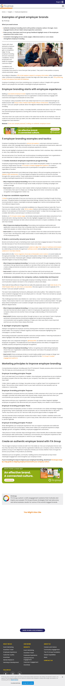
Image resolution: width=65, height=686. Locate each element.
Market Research (8, 660)
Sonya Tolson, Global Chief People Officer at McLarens (31, 103)
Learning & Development (11, 662)
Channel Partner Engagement (29, 659)
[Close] (62, 677)
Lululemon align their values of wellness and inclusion (45, 247)
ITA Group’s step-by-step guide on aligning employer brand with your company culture (32, 461)
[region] (32, 680)
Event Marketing (8, 647)
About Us (47, 644)
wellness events (32, 249)
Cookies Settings (15, 683)
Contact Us (48, 660)
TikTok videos (28, 209)
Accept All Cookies (28, 683)
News (45, 657)
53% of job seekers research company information (33, 75)
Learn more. (14, 680)
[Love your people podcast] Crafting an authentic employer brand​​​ (29, 123)
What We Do (7, 644)
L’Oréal (4, 198)
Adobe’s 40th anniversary (10, 174)
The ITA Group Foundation (52, 652)
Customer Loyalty (8, 655)
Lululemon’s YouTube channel (11, 251)
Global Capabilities (50, 655)
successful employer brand (16, 94)
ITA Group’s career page (17, 216)
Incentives (6, 657)
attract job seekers (33, 143)
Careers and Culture (50, 647)
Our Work (27, 644)
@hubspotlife (32, 341)
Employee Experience (10, 652)
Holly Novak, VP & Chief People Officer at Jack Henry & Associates (31, 286)
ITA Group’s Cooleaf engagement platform (35, 165)
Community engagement (52, 650)
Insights (27, 647)
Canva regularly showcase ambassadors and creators (31, 254)
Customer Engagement (31, 662)
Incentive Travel (8, 650)
